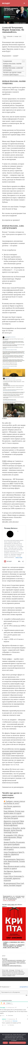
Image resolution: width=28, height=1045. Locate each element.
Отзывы (18, 970)
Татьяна (15, 1021)
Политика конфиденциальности (17, 1042)
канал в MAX (6, 964)
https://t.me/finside (9, 900)
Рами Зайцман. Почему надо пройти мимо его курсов (14, 812)
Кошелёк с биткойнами (12, 973)
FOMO (4, 461)
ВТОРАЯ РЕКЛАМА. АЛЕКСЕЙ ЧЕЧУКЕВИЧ (13, 69)
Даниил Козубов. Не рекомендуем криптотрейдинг (14, 843)
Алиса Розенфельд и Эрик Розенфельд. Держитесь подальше (14, 854)
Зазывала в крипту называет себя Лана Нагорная (14, 817)
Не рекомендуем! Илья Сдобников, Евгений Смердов (14, 884)
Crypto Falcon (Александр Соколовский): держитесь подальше (14, 878)
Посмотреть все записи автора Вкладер (11, 965)
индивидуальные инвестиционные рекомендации (14, 751)
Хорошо (5, 1042)
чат (15, 946)
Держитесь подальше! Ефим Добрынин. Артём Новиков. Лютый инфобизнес (14, 823)
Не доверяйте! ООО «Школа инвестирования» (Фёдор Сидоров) (13, 837)
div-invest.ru (15, 971)
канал (10, 946)
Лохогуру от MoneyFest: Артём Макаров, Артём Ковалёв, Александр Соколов (14, 830)
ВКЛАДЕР (6, 3)
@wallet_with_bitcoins (7, 971)
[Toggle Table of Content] (22, 61)
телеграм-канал (12, 963)
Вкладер (12, 970)
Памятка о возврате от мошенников (13, 944)
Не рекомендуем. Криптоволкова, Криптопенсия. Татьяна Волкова (14, 861)
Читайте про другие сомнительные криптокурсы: (12, 73)
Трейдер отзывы (11, 975)
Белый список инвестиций (10, 947)
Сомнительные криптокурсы (9, 974)
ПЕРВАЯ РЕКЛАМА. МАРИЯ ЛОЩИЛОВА (12, 65)
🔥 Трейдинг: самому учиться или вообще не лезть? (14, 802)
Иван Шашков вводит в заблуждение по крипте (14, 867)
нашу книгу (11, 904)
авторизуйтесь (23, 987)
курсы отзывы (21, 973)
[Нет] (26, 1039)
